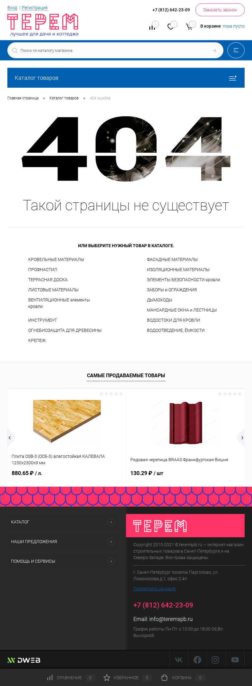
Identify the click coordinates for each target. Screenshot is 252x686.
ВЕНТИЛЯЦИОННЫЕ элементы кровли (59, 303)
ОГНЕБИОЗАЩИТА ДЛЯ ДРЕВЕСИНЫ (65, 330)
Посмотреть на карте (154, 588)
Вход (12, 7)
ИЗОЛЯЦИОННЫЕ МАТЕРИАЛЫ (178, 269)
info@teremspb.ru (171, 619)
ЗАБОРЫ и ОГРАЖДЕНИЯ (172, 289)
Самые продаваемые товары (126, 375)
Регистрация (35, 7)
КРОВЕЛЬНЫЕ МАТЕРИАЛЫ (56, 259)
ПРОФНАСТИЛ (42, 269)
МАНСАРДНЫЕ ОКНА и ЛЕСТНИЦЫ (182, 310)
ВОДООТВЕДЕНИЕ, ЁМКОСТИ (176, 330)
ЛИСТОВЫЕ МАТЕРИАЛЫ (53, 289)
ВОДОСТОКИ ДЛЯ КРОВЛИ (173, 320)
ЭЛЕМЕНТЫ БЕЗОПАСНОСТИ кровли (183, 279)
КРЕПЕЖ (36, 340)
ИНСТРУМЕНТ (42, 320)
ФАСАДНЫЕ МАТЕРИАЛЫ (172, 259)
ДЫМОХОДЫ (159, 299)
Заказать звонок (220, 9)
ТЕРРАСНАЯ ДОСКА (48, 279)
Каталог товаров (36, 78)
